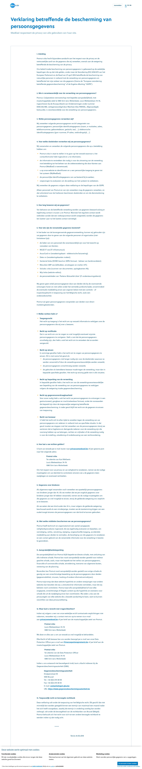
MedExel (14, 5)
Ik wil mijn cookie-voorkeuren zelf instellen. (128, 766)
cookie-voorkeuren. (37, 766)
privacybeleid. (60, 766)
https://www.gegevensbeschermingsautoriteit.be (69, 689)
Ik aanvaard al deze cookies (128, 763)
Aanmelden (118, 5)
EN (130, 5)
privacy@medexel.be (79, 448)
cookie (52, 766)
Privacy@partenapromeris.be (76, 642)
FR (128, 5)
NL (126, 5)
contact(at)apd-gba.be (59, 686)
